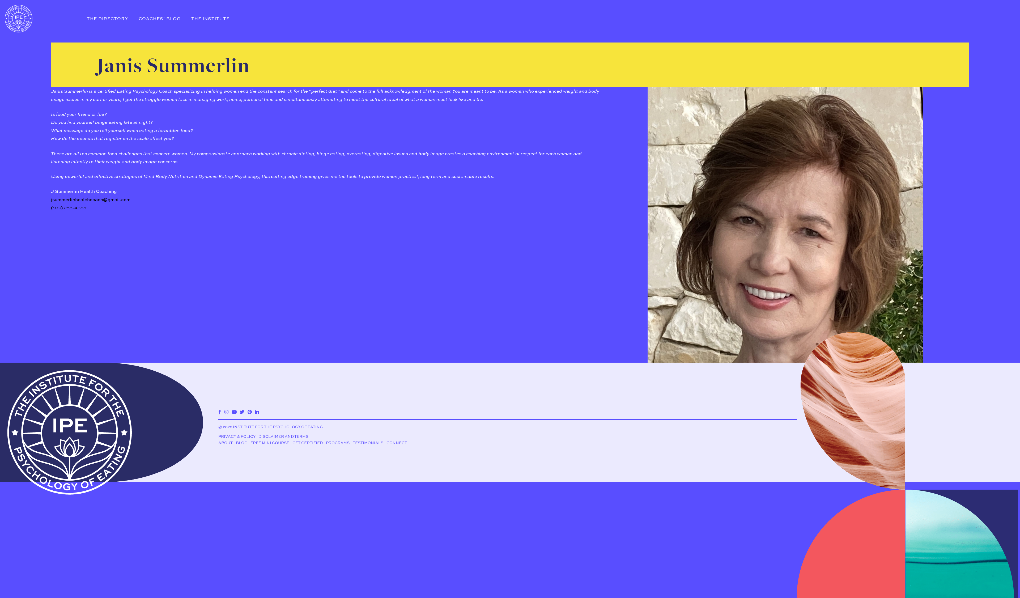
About (225, 442)
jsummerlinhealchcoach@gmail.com (90, 199)
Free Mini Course (269, 442)
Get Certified (307, 442)
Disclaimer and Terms (283, 436)
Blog (241, 442)
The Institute (210, 19)
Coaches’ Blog (160, 19)
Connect (396, 442)
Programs (338, 442)
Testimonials (368, 442)
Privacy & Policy (237, 436)
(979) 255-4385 (68, 208)
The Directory (107, 19)
